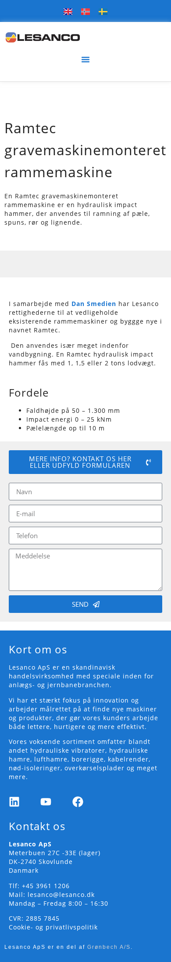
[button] (85, 59)
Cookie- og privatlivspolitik (53, 927)
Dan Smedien (93, 303)
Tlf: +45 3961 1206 (39, 886)
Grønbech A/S (109, 947)
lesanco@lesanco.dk (61, 894)
